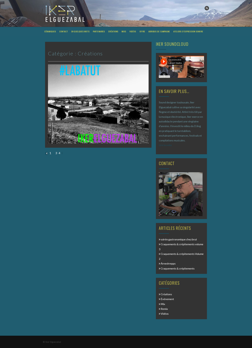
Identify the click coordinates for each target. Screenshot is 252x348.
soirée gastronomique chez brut (179, 239)
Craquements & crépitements (178, 268)
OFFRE (142, 31)
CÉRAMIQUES (50, 31)
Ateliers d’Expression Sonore (188, 31)
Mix (163, 304)
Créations (113, 31)
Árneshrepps (168, 263)
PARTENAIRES (99, 31)
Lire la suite (165, 145)
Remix (164, 308)
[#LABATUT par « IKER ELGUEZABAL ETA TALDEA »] (98, 103)
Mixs (124, 31)
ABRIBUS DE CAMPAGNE (159, 31)
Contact (63, 31)
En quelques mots (80, 31)
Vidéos (133, 31)
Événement (167, 299)
